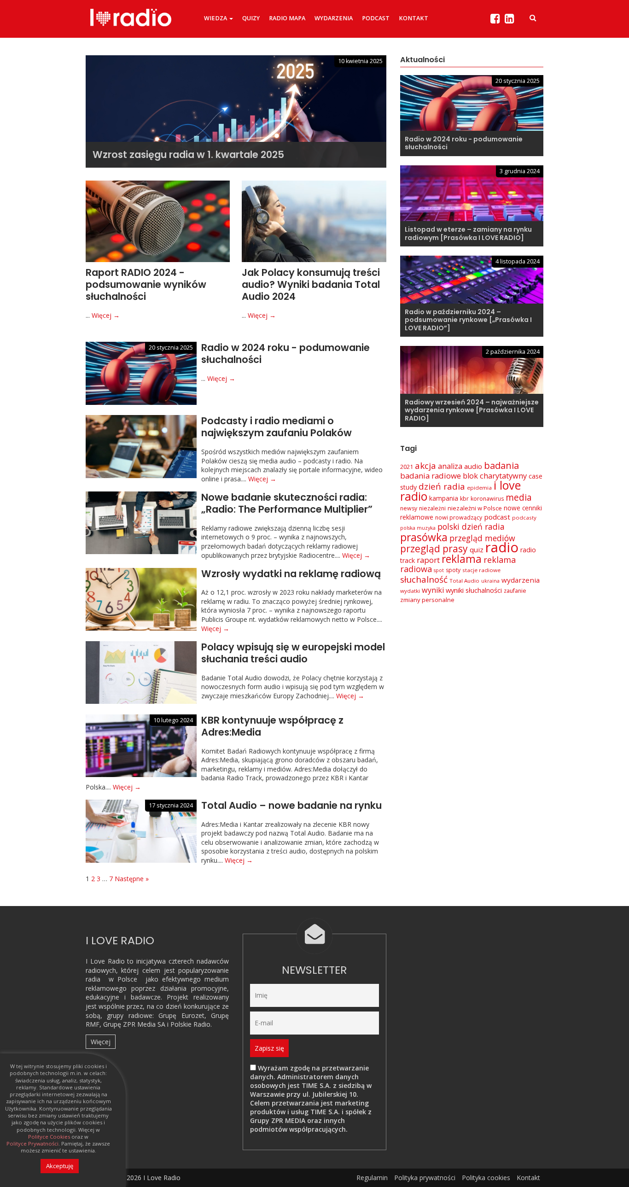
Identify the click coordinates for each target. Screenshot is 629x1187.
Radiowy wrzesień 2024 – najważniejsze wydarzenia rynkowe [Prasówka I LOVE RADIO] (472, 410)
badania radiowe (430, 475)
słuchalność (424, 579)
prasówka (424, 537)
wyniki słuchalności (474, 590)
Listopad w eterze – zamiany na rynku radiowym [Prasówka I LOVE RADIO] (468, 233)
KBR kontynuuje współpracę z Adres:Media (272, 726)
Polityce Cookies (49, 1137)
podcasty (524, 517)
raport (428, 560)
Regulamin (372, 1177)
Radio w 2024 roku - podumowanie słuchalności (285, 353)
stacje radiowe (481, 570)
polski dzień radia (471, 526)
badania (501, 465)
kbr (464, 499)
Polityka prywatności (424, 1177)
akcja (425, 466)
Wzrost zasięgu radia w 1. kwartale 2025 (188, 154)
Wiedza (216, 18)
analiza (450, 466)
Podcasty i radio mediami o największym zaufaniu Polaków (276, 426)
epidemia (479, 487)
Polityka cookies (486, 1177)
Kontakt (413, 18)
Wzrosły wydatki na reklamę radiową (291, 573)
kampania (443, 498)
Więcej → (106, 315)
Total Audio (464, 580)
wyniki (433, 590)
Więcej (101, 1041)
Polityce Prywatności (32, 1143)
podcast (497, 516)
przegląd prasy (434, 548)
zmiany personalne (427, 600)
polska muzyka (418, 528)
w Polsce (123, 979)
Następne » (132, 878)
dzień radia (442, 486)
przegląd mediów (482, 538)
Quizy (251, 18)
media (519, 497)
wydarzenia (520, 580)
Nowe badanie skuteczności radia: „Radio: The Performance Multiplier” (287, 503)
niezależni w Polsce (475, 508)
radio (501, 547)
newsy (408, 508)
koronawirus (487, 499)
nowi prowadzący (458, 517)
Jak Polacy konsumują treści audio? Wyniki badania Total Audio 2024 (311, 285)
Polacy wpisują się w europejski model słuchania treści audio (293, 653)
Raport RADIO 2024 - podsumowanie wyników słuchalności (146, 285)
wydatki (410, 590)
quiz (476, 549)
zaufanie (515, 591)
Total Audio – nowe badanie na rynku (291, 805)
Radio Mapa (287, 18)
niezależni (432, 508)
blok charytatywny (495, 475)
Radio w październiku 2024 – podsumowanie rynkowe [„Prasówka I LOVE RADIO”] (468, 320)
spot (439, 570)
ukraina (490, 581)
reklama (462, 559)
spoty (453, 570)
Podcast (376, 18)
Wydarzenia (333, 18)
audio (473, 466)
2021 (406, 466)
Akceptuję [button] (59, 1166)
